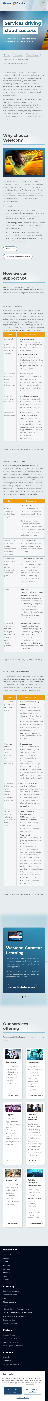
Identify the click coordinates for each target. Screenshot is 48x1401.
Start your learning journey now (21, 987)
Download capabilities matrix (18, 256)
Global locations (9, 1302)
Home (6, 55)
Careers (6, 1298)
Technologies (32, 55)
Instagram (7, 1361)
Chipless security (22, 59)
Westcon (6, 1258)
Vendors (6, 1265)
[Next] (45, 961)
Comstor (6, 1262)
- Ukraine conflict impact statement (17, 1313)
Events (6, 1280)
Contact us (10, 249)
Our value (7, 1254)
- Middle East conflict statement (16, 1309)
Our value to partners (11, 1339)
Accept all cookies (12, 1391)
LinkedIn (6, 1357)
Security (7, 59)
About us (6, 1273)
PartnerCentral (9, 1335)
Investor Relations (10, 1324)
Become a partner (10, 1342)
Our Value (18, 55)
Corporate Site (9, 1320)
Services (6, 1269)
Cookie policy (30, 1384)
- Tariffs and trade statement (14, 1316)
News (5, 1306)
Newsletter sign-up (11, 1364)
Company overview (11, 1291)
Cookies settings (23, 1398)
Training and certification (13, 1346)
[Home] (14, 3)
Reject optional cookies (32, 1391)
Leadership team (10, 1295)
